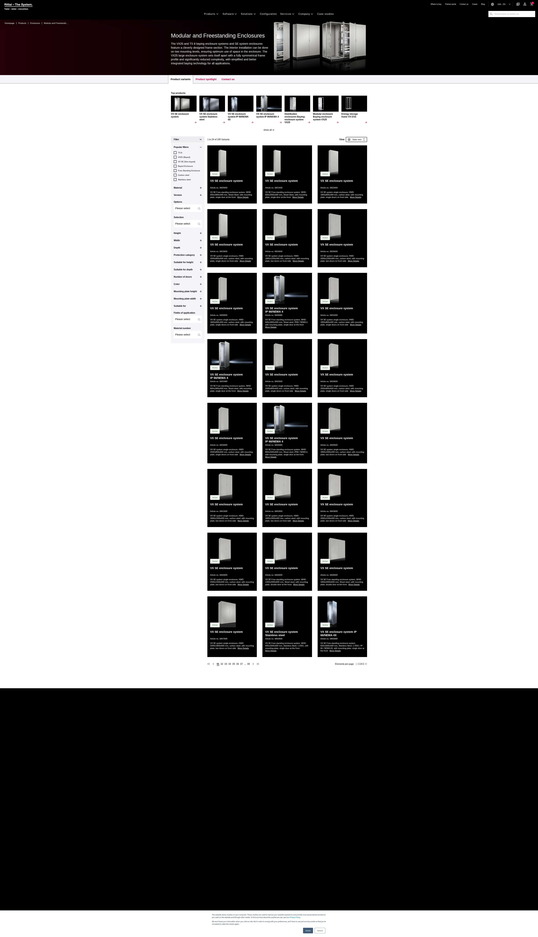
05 (233, 664)
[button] (212, 14)
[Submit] (491, 14)
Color (177, 284)
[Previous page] (213, 664)
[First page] (208, 664)
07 (241, 664)
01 (218, 664)
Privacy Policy (295, 917)
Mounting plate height (185, 291)
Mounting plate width (185, 298)
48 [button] (365, 664)
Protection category (184, 255)
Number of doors (183, 277)
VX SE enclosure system (226, 180)
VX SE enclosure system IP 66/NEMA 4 (281, 310)
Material (178, 188)
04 (230, 664)
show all (268, 130)
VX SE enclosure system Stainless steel (281, 633)
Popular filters (181, 147)
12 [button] (356, 664)
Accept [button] (308, 930)
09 (248, 664)
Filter (176, 139)
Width (177, 240)
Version (178, 195)
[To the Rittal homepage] (18, 6)
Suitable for (180, 306)
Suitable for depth (183, 269)
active (215, 174)
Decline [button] (320, 930)
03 (226, 664)
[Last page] (258, 664)
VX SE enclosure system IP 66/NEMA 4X (338, 633)
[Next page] (253, 664)
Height (177, 233)
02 (222, 664)
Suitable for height (183, 262)
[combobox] (514, 14)
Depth (177, 248)
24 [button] (361, 664)
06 (237, 664)
